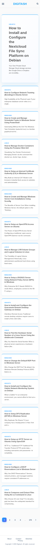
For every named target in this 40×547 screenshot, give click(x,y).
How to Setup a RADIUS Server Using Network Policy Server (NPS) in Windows (19, 278)
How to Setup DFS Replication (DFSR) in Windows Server (17, 413)
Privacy (20, 540)
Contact (18, 539)
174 (30, 520)
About (9, 539)
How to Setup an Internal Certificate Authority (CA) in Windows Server (19, 171)
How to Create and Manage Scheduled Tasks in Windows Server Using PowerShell (19, 119)
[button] (3, 3)
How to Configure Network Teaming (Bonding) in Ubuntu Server (19, 92)
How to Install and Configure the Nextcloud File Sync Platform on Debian (19, 43)
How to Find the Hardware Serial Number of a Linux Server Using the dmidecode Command (19, 334)
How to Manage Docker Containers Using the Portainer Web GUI (19, 145)
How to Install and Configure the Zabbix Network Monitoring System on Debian (19, 387)
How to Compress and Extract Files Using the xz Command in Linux (19, 492)
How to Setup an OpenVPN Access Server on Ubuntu (19, 224)
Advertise (29, 539)
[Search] (37, 4)
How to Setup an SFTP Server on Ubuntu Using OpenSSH (18, 439)
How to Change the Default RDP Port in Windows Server (19, 360)
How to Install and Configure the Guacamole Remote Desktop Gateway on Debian (17, 306)
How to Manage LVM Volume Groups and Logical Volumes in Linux (19, 249)
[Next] (35, 520)
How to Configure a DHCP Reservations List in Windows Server (19, 467)
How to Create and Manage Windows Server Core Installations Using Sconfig (19, 197)
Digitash (20, 3)
